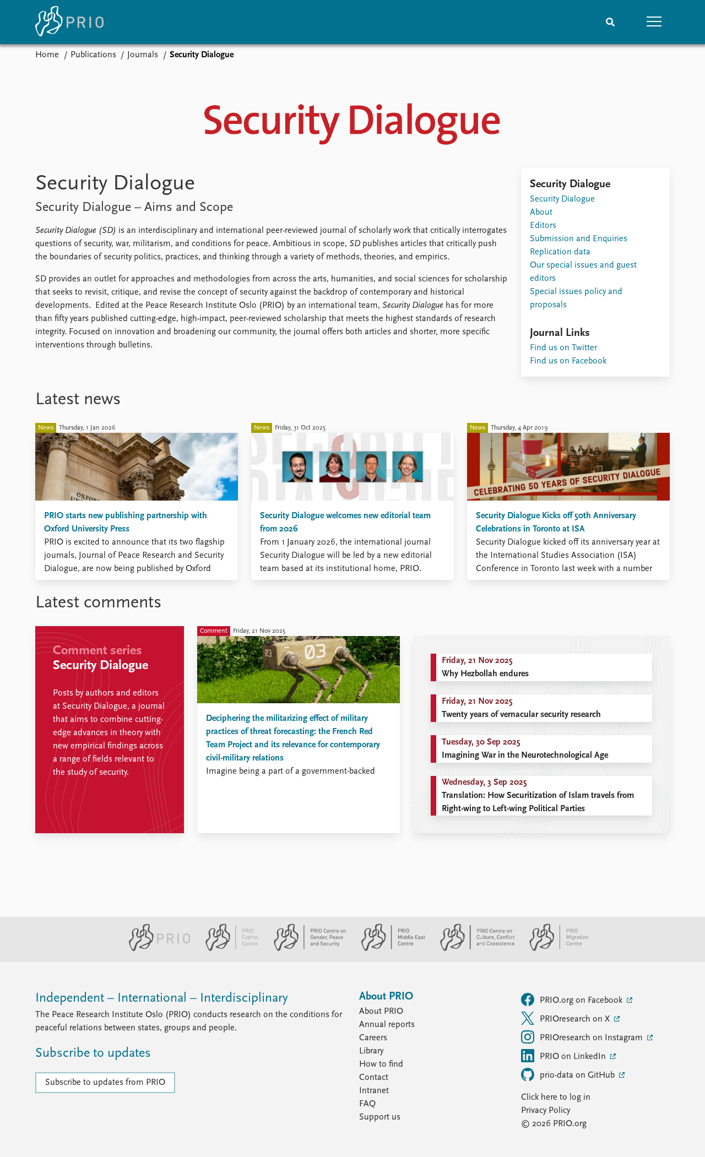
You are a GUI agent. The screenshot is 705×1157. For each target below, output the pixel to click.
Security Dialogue (562, 199)
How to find (381, 1064)
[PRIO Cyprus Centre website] (227, 948)
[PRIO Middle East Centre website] (388, 948)
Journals (142, 55)
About (541, 212)
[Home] (69, 22)
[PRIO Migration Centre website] (553, 948)
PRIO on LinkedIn (574, 1056)
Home (47, 55)
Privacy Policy (545, 1110)
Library (371, 1051)
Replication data (560, 252)
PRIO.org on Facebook (582, 1000)
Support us (379, 1117)
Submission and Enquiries (578, 239)
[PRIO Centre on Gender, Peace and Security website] (305, 948)
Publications (93, 55)
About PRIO (381, 1011)
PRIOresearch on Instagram (592, 1038)
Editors (543, 225)
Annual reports (387, 1024)
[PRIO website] (155, 948)
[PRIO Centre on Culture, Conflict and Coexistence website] (473, 948)
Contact (373, 1077)
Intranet (374, 1091)
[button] (654, 22)
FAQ (367, 1104)
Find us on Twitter (563, 348)
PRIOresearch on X (576, 1019)
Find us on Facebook (568, 361)
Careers (373, 1038)
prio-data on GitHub (578, 1075)
